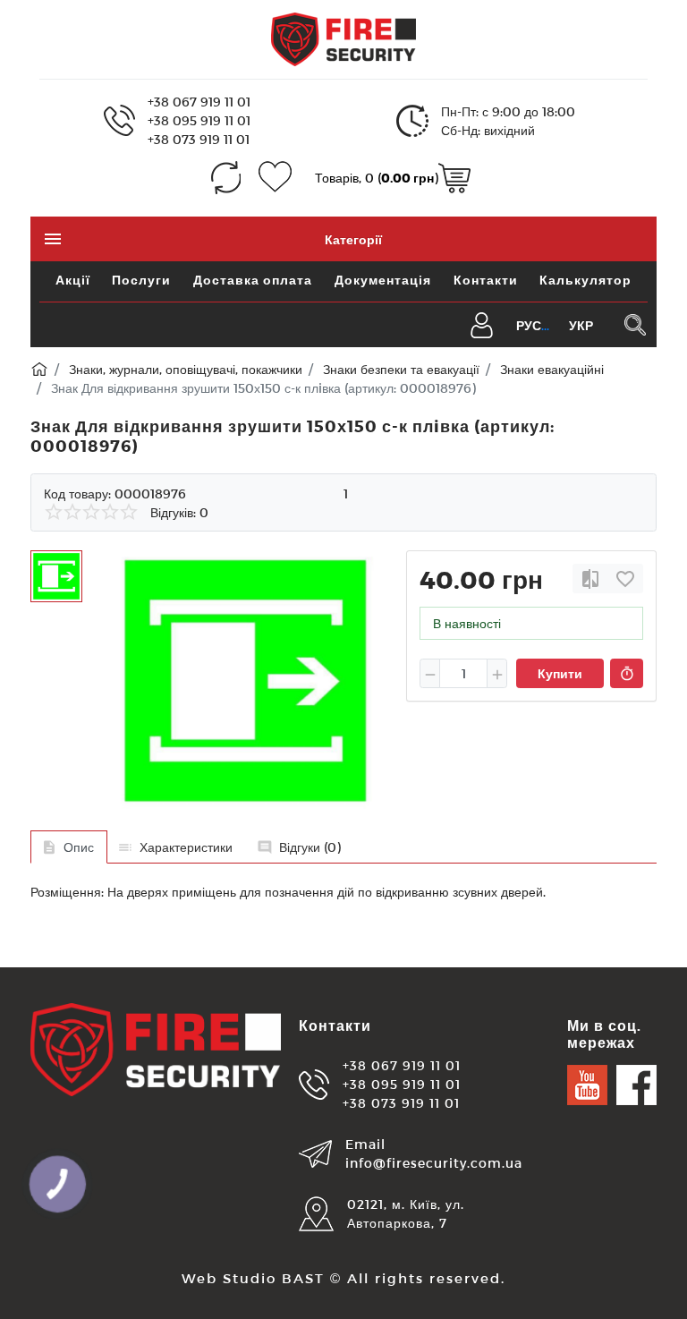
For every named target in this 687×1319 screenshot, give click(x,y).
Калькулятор (585, 279)
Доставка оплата (252, 279)
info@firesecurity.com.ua (433, 1162)
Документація (383, 279)
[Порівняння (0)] (226, 177)
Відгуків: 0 (179, 512)
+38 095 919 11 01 (199, 120)
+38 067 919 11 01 (199, 101)
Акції (72, 279)
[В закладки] (625, 578)
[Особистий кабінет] (482, 323)
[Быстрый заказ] (626, 674)
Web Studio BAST (253, 1278)
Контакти (486, 279)
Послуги (141, 279)
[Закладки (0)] (275, 177)
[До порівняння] (590, 578)
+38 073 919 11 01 (199, 139)
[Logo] (343, 38)
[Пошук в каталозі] (635, 324)
